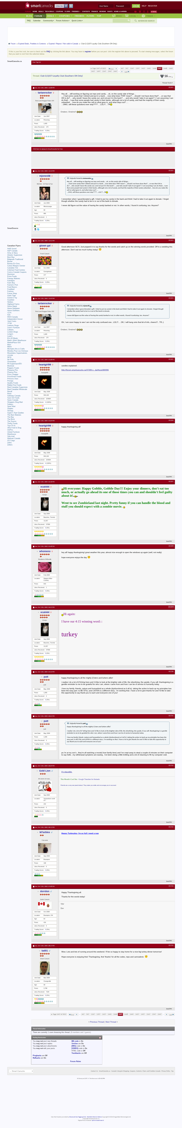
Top (99, 16)
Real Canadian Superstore (17, 387)
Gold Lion (44, 770)
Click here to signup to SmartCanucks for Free (48, 149)
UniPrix (10, 430)
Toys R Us (11, 426)
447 (122, 68)
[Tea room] (135, 11)
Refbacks (36, 1058)
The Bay (10, 417)
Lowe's (10, 336)
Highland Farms (13, 304)
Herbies (10, 302)
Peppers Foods (13, 368)
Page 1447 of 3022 (99, 68)
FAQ (29, 21)
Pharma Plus (12, 372)
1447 (159, 68)
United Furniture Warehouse (13, 433)
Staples (10, 409)
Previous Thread (97, 1022)
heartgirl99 (45, 364)
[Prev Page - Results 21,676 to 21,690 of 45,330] (116, 68)
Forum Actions (62, 21)
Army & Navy (12, 253)
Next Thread (111, 1022)
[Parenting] (148, 11)
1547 (104, 71)
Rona (9, 394)
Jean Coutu (11, 321)
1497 (98, 71)
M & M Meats (12, 338)
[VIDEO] (75, 1048)
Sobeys (10, 404)
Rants (109, 11)
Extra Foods (12, 276)
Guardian (10, 300)
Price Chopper (12, 374)
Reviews (102, 11)
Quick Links (77, 21)
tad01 (45, 950)
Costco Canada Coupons (17, 272)
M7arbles (45, 832)
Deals (41, 11)
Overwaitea (11, 362)
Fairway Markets (13, 278)
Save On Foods (13, 398)
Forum (40, 16)
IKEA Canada (12, 317)
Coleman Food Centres (16, 270)
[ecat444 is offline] (45, 504)
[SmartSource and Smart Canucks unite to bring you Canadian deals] (18, 234)
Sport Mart (11, 406)
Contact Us (94, 1071)
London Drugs (12, 332)
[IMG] (74, 1046)
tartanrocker (45, 92)
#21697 (171, 481)
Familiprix (11, 281)
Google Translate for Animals (89, 779)
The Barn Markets (14, 415)
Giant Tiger (11, 296)
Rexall (9, 391)
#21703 (171, 827)
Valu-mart (11, 436)
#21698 (171, 546)
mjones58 (44, 176)
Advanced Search (146, 21)
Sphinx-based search (98, 1120)
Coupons (59, 11)
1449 (171, 68)
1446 (154, 68)
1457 (93, 71)
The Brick (11, 419)
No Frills (10, 359)
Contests (86, 11)
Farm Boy (11, 283)
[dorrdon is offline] (45, 905)
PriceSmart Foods (14, 377)
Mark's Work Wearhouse (16, 340)
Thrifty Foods (12, 423)
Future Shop (12, 293)
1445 (149, 68)
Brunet (9, 261)
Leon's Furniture (13, 328)
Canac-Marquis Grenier (16, 266)
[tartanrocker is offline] (45, 108)
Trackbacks (76, 1053)
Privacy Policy (165, 1071)
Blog (29, 16)
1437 (143, 68)
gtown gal (44, 245)
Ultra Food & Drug (14, 428)
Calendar (37, 21)
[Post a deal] (154, 11)
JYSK (9, 323)
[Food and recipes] (144, 11)
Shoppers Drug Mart (15, 402)
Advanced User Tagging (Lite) (77, 1117)
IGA (8, 315)
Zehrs (9, 443)
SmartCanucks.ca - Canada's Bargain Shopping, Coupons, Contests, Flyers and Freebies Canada (129, 1071)
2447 (115, 71)
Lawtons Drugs (13, 325)
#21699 (171, 607)
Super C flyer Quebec (15, 413)
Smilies (75, 1044)
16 (167, 76)
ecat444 (45, 486)
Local (133, 16)
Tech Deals (49, 11)
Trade (150, 16)
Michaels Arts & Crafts (16, 349)
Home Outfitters (13, 311)
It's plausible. (66, 772)
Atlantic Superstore (14, 255)
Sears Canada (12, 400)
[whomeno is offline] (45, 567)
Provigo (10, 381)
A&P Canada (12, 251)
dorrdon (44, 891)
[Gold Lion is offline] (45, 787)
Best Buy (11, 257)
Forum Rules (75, 1061)
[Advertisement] (81, 159)
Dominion (11, 274)
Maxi (9, 345)
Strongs (10, 411)
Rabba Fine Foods (14, 385)
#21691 (171, 87)
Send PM (169, 144)
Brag (119, 16)
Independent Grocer (15, 319)
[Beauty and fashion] (140, 11)
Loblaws (10, 330)
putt (46, 676)
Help (144, 6)
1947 (110, 71)
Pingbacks (37, 1056)
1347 (132, 68)
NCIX (9, 357)
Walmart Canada (13, 438)
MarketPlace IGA (14, 343)
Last (126, 72)
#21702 (171, 765)
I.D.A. (9, 313)
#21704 (171, 886)
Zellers (10, 445)
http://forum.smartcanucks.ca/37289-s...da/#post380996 (85, 370)
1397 (137, 68)
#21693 (171, 240)
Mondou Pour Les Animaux (17, 351)
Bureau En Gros (13, 264)
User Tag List (37, 62)
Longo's (10, 334)
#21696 (171, 420)
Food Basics (12, 287)
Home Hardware (13, 308)
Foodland (10, 289)
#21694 (171, 298)
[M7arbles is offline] (45, 848)
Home (35, 11)
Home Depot (12, 306)
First (111, 69)
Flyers (67, 11)
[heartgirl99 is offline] (45, 382)
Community (48, 21)
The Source (11, 421)
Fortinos (10, 291)
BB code (75, 1041)
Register (152, 6)
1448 (165, 68)
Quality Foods (12, 383)
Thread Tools (166, 83)
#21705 (171, 945)
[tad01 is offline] (45, 968)
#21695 (171, 359)
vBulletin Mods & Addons (94, 1117)
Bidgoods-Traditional (15, 259)
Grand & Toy (12, 298)
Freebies (76, 11)
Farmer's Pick (12, 285)
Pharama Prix (12, 370)
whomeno (44, 551)
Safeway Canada (13, 396)
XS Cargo (11, 441)
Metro (9, 347)
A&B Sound (11, 249)
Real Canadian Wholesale (17, 389)
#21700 (171, 671)
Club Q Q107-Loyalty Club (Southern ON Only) (61, 76)
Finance (94, 11)
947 (127, 68)
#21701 (171, 716)
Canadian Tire (12, 268)
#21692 (171, 170)
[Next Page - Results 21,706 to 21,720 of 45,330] (122, 71)
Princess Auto (12, 379)
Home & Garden (120, 11)
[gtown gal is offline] (45, 261)
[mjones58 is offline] (45, 193)
